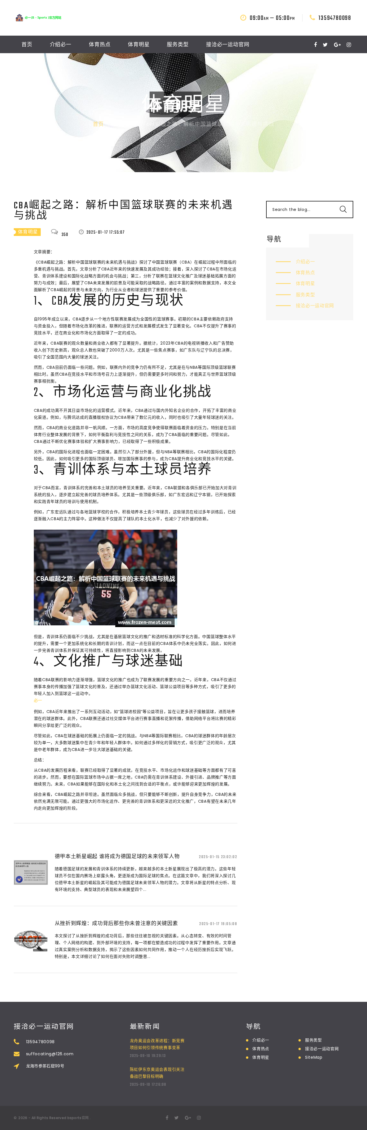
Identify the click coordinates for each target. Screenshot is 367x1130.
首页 (27, 45)
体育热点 (100, 45)
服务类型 (178, 45)
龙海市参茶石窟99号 (45, 1066)
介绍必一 (61, 45)
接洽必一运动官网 (227, 45)
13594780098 (335, 18)
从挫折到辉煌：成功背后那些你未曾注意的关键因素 (116, 923)
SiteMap (314, 1057)
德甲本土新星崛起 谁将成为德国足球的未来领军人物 (117, 856)
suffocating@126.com (50, 1054)
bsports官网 (78, 1117)
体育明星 (139, 45)
